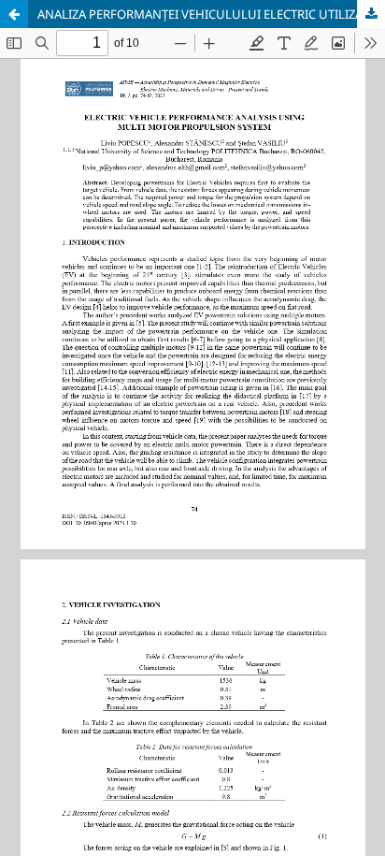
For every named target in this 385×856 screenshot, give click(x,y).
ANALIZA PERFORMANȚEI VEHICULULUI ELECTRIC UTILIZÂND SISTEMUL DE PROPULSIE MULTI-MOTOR (211, 14)
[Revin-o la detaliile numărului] (14, 14)
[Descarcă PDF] (371, 14)
